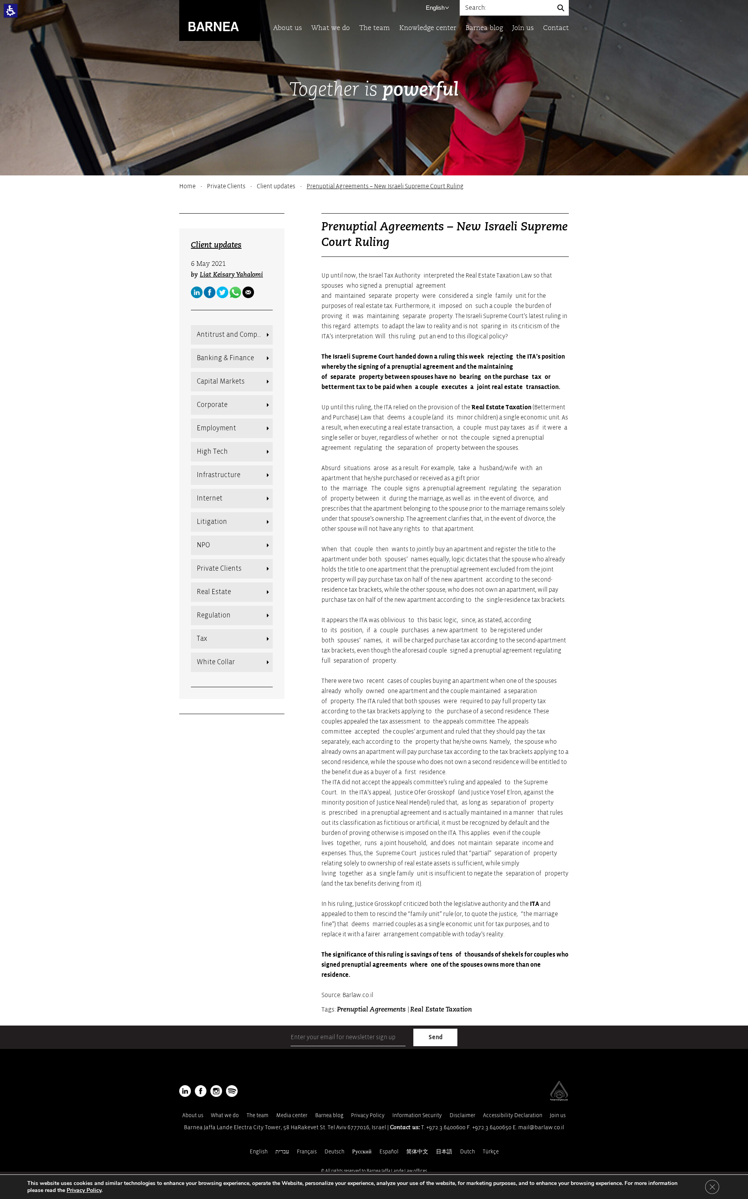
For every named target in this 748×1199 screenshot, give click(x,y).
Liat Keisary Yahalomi (231, 275)
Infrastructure (218, 475)
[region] (374, 186)
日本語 (444, 1152)
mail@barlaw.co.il (541, 1127)
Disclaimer (462, 1115)
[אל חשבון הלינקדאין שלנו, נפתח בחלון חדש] (185, 1091)
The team (374, 28)
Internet (209, 498)
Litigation (212, 521)
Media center (291, 1115)
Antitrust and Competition (235, 334)
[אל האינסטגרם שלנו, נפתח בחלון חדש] (216, 1091)
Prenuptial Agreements (372, 1009)
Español (389, 1152)
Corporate (212, 405)
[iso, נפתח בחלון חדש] (559, 1099)
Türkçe (491, 1152)
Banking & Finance (225, 358)
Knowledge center (427, 28)
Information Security (417, 1115)
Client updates (276, 186)
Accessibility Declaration (512, 1115)
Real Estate (214, 592)
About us (287, 28)
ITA (534, 903)
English (435, 7)
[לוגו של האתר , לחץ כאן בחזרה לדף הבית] (219, 20)
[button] (11, 11)
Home (187, 186)
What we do (330, 28)
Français (307, 1152)
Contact (556, 28)
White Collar (216, 662)
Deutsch (334, 1152)
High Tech (212, 451)
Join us (523, 28)
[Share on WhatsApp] (235, 292)
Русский (362, 1152)
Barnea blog (484, 28)
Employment (216, 428)
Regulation (214, 615)
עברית (282, 1152)
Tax (202, 638)
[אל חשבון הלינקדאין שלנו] (197, 292)
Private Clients (226, 186)
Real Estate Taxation (501, 407)
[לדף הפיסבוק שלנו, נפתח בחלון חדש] (209, 292)
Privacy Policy (368, 1115)
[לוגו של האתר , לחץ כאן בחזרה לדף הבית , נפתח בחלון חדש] (232, 1091)
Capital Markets (221, 381)
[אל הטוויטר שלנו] (222, 292)
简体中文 (417, 1152)
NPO (203, 545)
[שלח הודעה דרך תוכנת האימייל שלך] (248, 292)
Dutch (467, 1152)
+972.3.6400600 (446, 1127)
